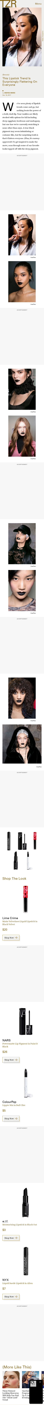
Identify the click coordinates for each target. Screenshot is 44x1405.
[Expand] (32, 1382)
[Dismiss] (40, 1382)
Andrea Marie (9, 93)
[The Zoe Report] (8, 3)
